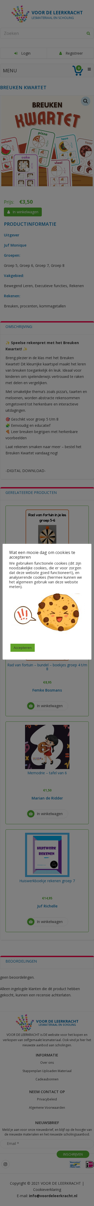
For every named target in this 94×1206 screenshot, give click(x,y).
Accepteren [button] (23, 647)
